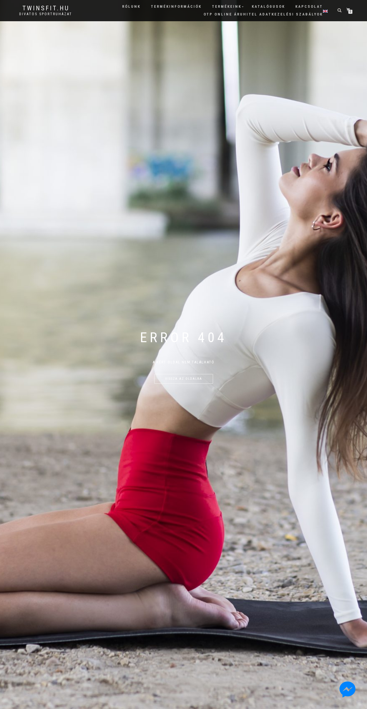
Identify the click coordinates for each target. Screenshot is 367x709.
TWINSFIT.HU (45, 8)
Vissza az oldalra (183, 379)
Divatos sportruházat (45, 14)
